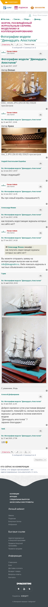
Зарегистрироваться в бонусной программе (16, 539)
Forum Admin (12, 51)
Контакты (12, 577)
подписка (23, 8)
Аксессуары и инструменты (22, 502)
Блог (10, 565)
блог (9, 8)
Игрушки (13, 496)
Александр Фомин (8, 208)
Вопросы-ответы (14, 574)
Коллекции (14, 494)
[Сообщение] (2, 66)
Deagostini (40, 8)
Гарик (3, 274)
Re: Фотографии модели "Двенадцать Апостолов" (21, 120)
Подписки (12, 518)
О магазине (12, 562)
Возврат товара (14, 571)
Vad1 (3, 429)
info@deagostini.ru (10, 264)
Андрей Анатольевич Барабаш (13, 161)
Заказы (11, 515)
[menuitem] (38, 15)
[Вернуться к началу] (47, 109)
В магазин (13, 2)
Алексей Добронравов (10, 394)
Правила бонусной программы (15, 545)
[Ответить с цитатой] (40, 53)
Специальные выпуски (20, 499)
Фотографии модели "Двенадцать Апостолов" (19, 38)
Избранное (12, 524)
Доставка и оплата (15, 568)
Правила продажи (15, 549)
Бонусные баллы (14, 521)
